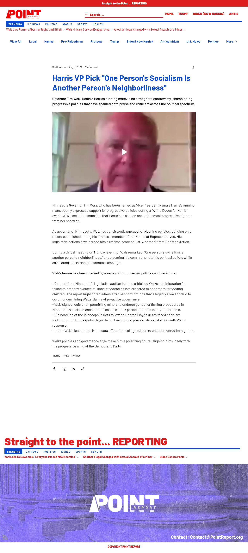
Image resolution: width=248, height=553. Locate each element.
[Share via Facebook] (54, 369)
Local (33, 41)
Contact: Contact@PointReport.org (207, 537)
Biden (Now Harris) (140, 41)
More (229, 41)
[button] (124, 3)
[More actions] (193, 67)
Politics (213, 41)
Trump (114, 41)
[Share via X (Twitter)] (63, 369)
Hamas (48, 41)
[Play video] (124, 152)
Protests (96, 41)
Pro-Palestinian (72, 41)
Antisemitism (169, 41)
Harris (56, 355)
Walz (66, 355)
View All (15, 41)
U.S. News (193, 41)
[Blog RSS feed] (5, 537)
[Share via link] (82, 369)
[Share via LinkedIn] (73, 369)
